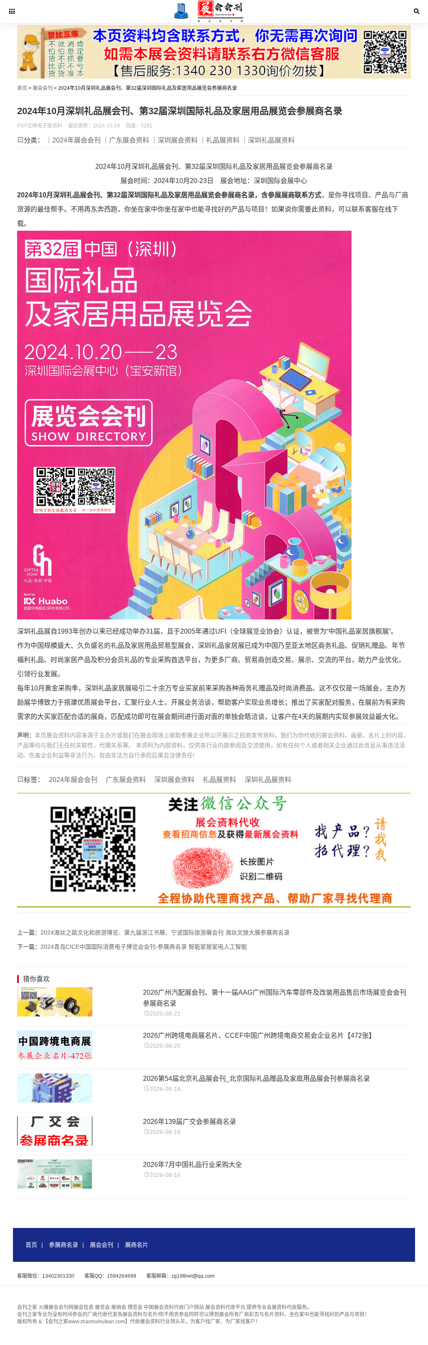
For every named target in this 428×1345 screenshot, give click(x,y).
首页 (22, 88)
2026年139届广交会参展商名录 (189, 1121)
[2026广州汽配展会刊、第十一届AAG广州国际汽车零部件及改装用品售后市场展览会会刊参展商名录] (54, 1014)
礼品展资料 (219, 779)
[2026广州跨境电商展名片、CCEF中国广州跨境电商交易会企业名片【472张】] (54, 1057)
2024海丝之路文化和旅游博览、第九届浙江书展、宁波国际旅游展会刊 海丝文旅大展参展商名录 (165, 932)
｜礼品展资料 (219, 140)
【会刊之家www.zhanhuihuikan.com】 (86, 1322)
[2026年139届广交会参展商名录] (54, 1143)
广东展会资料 (126, 779)
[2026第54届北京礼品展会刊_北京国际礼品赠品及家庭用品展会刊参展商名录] (54, 1100)
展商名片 (136, 1244)
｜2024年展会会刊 (73, 140)
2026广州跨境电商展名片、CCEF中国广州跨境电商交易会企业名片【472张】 (259, 1035)
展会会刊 (43, 88)
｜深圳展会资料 (174, 140)
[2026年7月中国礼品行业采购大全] (54, 1186)
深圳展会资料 (174, 779)
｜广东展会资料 (125, 140)
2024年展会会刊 (73, 779)
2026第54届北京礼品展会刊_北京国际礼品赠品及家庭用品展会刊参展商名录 (256, 1078)
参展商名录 (63, 1244)
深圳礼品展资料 (268, 779)
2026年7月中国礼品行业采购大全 (192, 1164)
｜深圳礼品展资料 (268, 140)
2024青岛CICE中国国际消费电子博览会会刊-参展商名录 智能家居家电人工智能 (144, 946)
